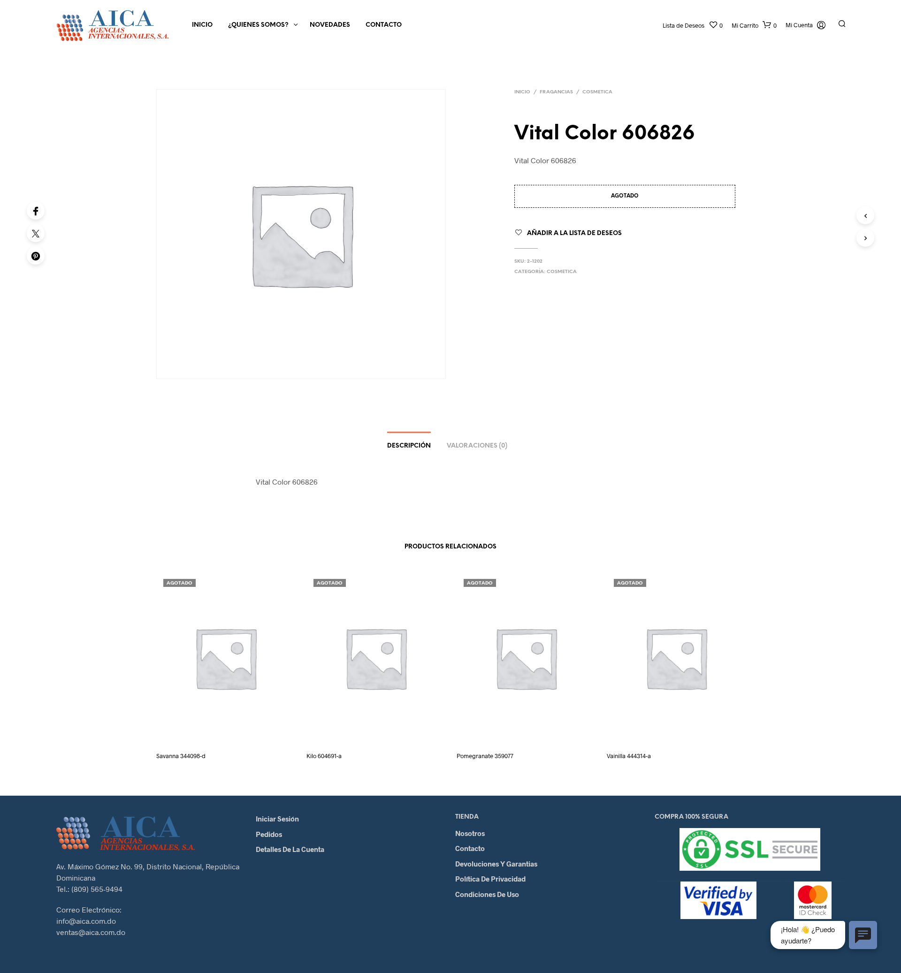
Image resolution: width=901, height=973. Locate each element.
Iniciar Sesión (277, 818)
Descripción (409, 446)
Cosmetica (597, 92)
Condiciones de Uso (487, 894)
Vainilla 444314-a (629, 756)
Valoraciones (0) (477, 446)
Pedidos (269, 834)
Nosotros (470, 833)
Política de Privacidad (490, 878)
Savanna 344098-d (181, 756)
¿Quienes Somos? (258, 25)
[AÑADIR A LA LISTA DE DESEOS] (234, 731)
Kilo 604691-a (324, 756)
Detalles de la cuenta (290, 849)
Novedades (330, 25)
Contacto (384, 25)
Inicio (202, 25)
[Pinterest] (36, 256)
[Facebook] (36, 211)
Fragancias (556, 92)
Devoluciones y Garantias (496, 863)
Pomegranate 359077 (485, 756)
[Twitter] (36, 233)
